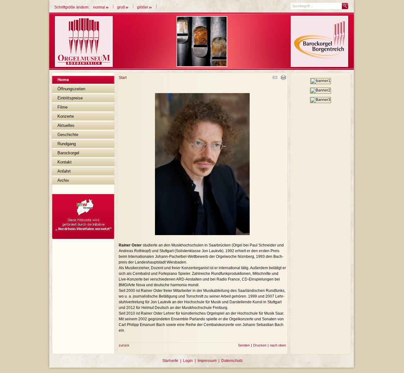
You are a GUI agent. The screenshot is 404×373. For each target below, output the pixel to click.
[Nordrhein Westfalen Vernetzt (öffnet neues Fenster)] (83, 237)
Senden (244, 345)
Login (188, 360)
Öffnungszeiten (71, 88)
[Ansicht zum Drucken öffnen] (283, 78)
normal (99, 7)
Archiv (63, 180)
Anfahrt (64, 171)
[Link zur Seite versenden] (274, 78)
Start (123, 77)
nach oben (278, 345)
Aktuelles (65, 125)
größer (143, 7)
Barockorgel (68, 153)
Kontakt (64, 162)
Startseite (170, 360)
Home (63, 79)
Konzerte (65, 116)
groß (121, 7)
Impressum (207, 360)
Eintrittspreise (70, 98)
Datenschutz (232, 360)
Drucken (259, 345)
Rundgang (66, 143)
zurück (124, 345)
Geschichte (67, 134)
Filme (62, 107)
